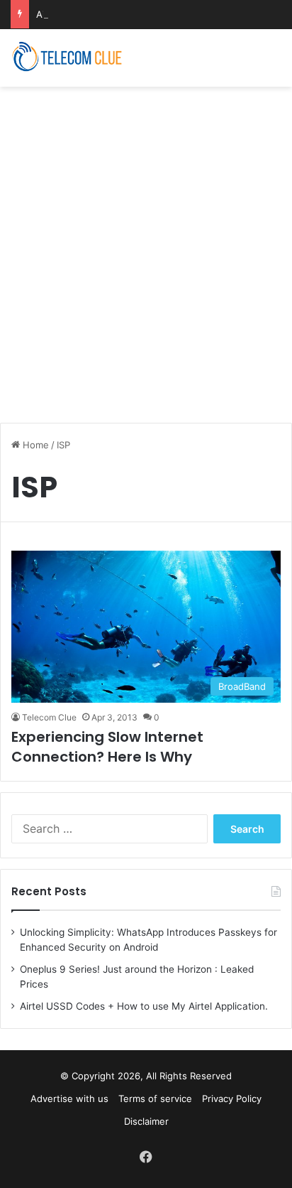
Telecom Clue (49, 717)
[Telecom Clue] (67, 58)
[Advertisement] (146, 247)
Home (34, 444)
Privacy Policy (232, 1098)
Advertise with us (69, 1098)
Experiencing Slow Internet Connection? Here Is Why (107, 747)
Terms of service (155, 1098)
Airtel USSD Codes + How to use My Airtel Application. (144, 1006)
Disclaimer (146, 1121)
